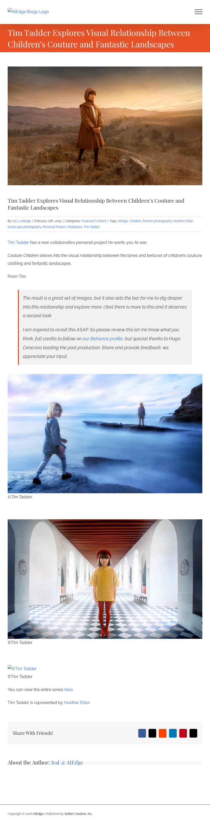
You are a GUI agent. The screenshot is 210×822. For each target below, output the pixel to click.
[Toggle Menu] (198, 11)
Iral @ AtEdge (21, 221)
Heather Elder (183, 221)
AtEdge (123, 221)
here (68, 689)
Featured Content (93, 221)
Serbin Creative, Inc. (78, 814)
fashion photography (157, 221)
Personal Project (54, 227)
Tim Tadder (92, 227)
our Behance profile (103, 338)
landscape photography (24, 227)
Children (135, 221)
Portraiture (74, 227)
